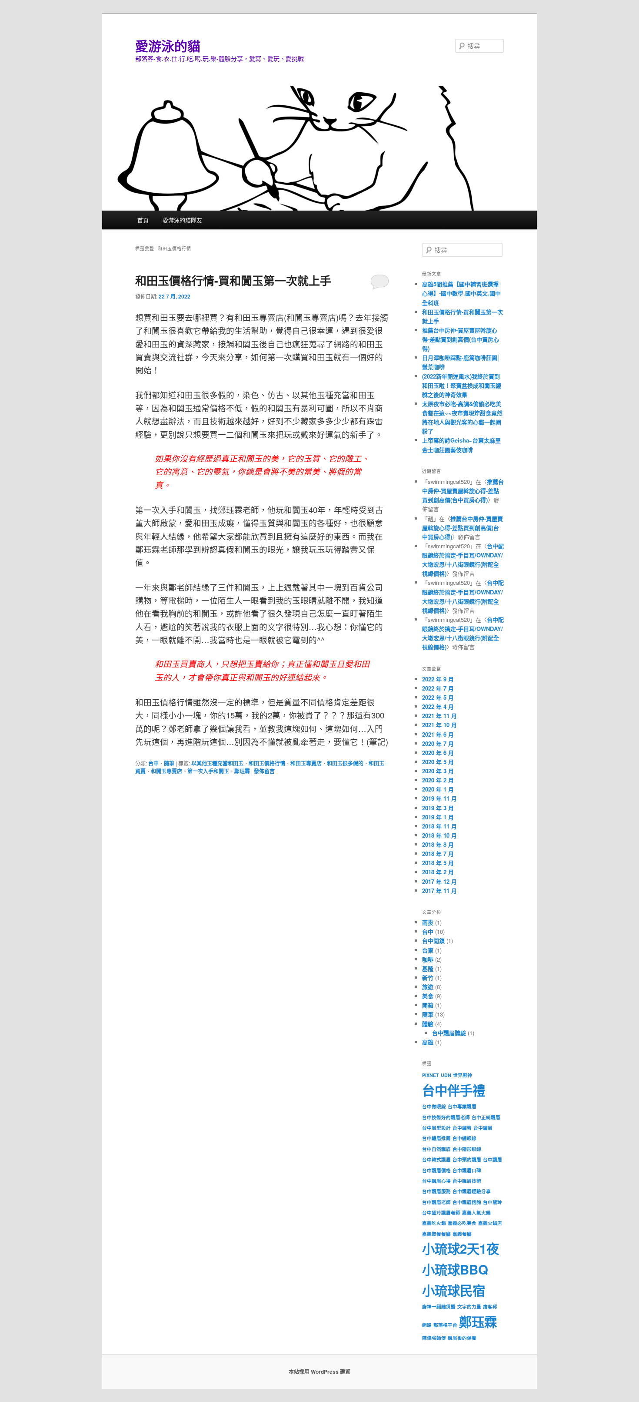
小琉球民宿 (453, 1290)
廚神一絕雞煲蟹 (439, 1306)
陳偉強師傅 (434, 1338)
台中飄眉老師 (436, 1202)
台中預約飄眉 (467, 1159)
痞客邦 (490, 1306)
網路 (427, 1325)
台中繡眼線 (464, 1138)
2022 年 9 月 (438, 679)
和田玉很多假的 (345, 763)
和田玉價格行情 (267, 763)
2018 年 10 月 (439, 835)
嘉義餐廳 (462, 1234)
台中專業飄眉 (462, 1106)
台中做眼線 (434, 1106)
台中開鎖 (433, 940)
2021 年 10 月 (439, 725)
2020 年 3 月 (438, 771)
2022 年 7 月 (438, 688)
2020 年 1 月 (438, 789)
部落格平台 (445, 1325)
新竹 (427, 977)
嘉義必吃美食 (462, 1223)
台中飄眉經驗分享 (472, 1191)
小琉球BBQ (455, 1269)
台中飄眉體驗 (449, 1033)
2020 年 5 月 (438, 762)
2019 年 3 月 (438, 808)
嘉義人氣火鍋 (476, 1212)
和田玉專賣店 (306, 763)
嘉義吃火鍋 (434, 1223)
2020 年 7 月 (438, 743)
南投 (427, 922)
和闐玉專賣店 (166, 771)
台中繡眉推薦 (436, 1138)
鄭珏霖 (242, 771)
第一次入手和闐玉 (208, 771)
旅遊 (427, 987)
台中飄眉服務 (436, 1191)
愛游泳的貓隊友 (182, 220)
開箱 (427, 1005)
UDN (446, 1075)
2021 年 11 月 (439, 715)
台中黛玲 (492, 1202)
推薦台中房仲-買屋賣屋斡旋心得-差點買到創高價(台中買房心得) (460, 339)
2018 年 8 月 (438, 844)
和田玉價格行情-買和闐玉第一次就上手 (233, 280)
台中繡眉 (483, 1127)
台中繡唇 (462, 1127)
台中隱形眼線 (467, 1149)
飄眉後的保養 (462, 1338)
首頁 (143, 220)
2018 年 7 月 (438, 853)
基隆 (427, 968)
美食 (427, 996)
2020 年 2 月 (438, 780)
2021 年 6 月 (438, 734)
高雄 (427, 1042)
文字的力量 (469, 1306)
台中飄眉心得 (436, 1180)
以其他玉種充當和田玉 (217, 763)
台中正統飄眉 (486, 1117)
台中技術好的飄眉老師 (446, 1117)
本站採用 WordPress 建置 (319, 1371)
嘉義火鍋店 (490, 1223)
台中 (153, 763)
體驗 (427, 1024)
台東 (427, 950)
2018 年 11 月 (439, 826)
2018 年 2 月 (438, 872)
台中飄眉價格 (436, 1170)
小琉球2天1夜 (460, 1248)
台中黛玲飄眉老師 (441, 1212)
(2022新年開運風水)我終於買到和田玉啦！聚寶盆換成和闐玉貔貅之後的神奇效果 (461, 385)
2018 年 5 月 (438, 863)
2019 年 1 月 (438, 817)
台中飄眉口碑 (467, 1170)
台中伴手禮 (453, 1090)
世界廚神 (462, 1075)
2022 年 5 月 (438, 697)
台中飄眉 (492, 1159)
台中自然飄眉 (436, 1149)
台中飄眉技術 (467, 1180)
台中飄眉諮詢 (467, 1202)
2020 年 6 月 (438, 752)
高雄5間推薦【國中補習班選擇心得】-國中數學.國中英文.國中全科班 (461, 293)
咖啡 (427, 959)
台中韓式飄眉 (436, 1159)
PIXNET (430, 1075)
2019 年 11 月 (439, 798)
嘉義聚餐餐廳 (436, 1234)
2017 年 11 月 (439, 890)
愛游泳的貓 (167, 45)
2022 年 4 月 (438, 706)
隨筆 (169, 763)
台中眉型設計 (436, 1127)
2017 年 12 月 (439, 881)
